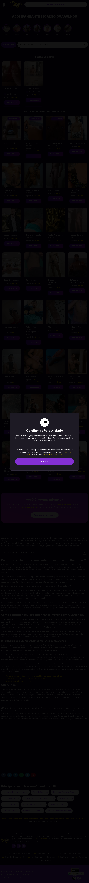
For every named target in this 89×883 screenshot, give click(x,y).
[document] (44, 441)
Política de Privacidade (53, 454)
